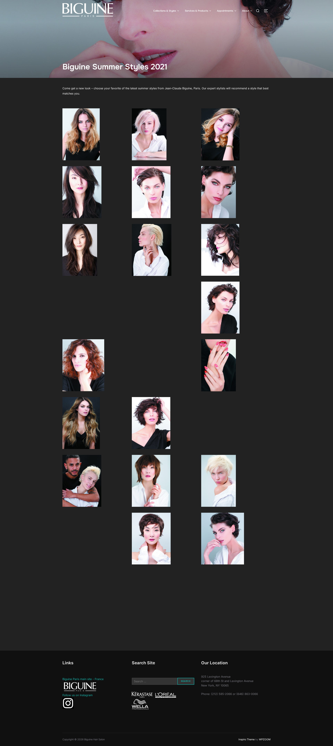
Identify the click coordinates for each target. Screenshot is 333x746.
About (245, 10)
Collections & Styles (164, 10)
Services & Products (196, 10)
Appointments (225, 10)
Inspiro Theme (246, 739)
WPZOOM (265, 739)
